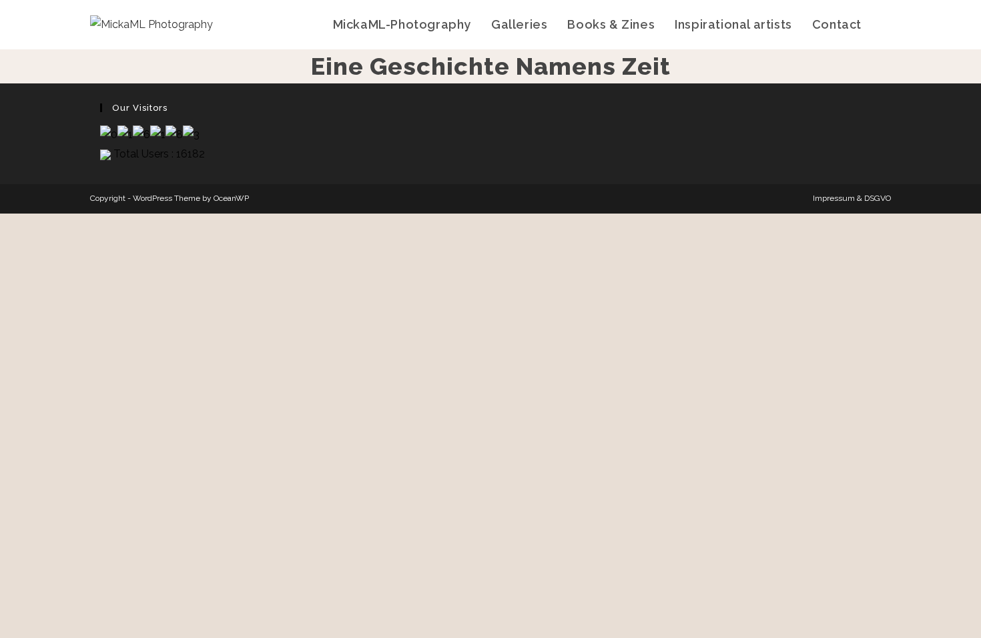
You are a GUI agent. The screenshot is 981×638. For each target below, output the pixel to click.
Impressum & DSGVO (852, 198)
